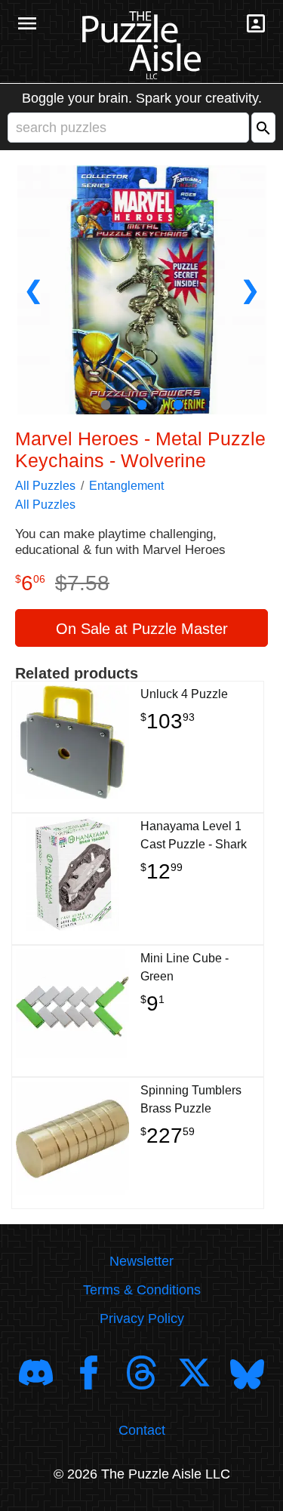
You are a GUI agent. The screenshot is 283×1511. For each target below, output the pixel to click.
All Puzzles (45, 485)
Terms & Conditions (142, 1289)
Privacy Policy (142, 1318)
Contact (141, 1430)
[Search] (263, 127)
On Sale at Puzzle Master (142, 628)
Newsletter (141, 1261)
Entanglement (126, 485)
